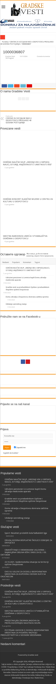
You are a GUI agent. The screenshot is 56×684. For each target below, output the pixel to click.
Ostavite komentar (43, 56)
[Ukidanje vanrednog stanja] (3, 304)
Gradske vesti (33, 655)
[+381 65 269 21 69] (33, 362)
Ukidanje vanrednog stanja (16, 304)
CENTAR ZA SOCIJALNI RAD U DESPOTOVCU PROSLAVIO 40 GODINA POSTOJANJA (19, 119)
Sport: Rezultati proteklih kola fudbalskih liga (26, 533)
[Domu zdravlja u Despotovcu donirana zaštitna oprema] (3, 297)
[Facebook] (23, 362)
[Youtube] (28, 362)
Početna (5, 42)
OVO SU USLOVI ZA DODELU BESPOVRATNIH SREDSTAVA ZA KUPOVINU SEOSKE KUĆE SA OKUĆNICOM (24, 574)
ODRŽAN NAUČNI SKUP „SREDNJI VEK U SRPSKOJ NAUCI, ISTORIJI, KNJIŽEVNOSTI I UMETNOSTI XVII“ (27, 163)
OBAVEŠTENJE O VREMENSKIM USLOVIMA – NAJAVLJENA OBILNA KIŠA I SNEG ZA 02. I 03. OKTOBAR (23, 552)
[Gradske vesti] (28, 9)
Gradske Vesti (10, 56)
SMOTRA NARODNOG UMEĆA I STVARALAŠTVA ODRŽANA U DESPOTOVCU (25, 237)
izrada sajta (33, 681)
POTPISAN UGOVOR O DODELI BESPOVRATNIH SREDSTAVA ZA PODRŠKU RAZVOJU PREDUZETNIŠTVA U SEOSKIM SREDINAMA (25, 632)
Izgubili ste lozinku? (10, 453)
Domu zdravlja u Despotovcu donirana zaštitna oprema (27, 297)
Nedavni (5, 262)
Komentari (27, 262)
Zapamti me (21, 447)
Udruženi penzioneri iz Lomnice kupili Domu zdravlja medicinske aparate (25, 490)
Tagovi (37, 262)
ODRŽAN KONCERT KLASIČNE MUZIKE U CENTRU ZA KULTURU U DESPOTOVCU (28, 200)
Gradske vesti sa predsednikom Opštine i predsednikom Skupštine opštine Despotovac (26, 499)
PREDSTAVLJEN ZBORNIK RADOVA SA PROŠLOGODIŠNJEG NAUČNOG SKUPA (22, 621)
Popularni (16, 262)
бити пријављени (46, 256)
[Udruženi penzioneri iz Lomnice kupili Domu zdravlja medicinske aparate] (3, 277)
